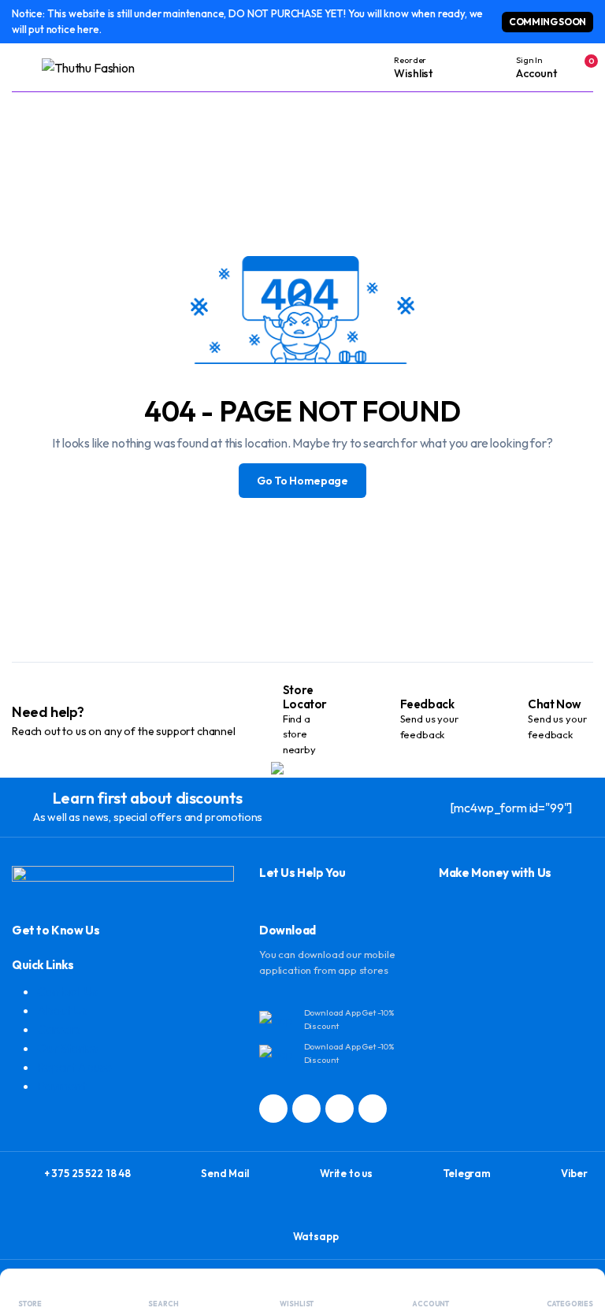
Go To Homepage (302, 481)
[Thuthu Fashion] (104, 67)
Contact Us (67, 991)
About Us (62, 1010)
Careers (58, 1029)
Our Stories (67, 1048)
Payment (61, 1086)
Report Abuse (74, 1067)
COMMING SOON (547, 22)
